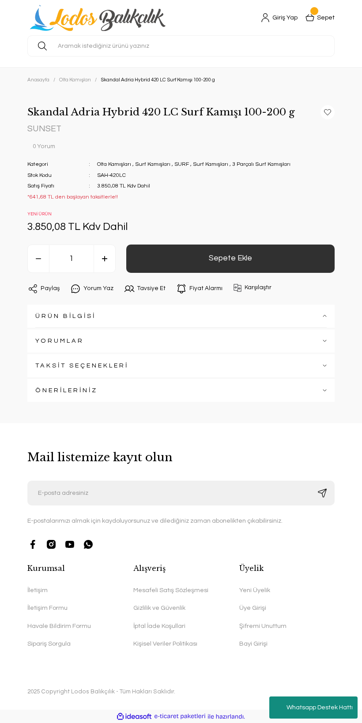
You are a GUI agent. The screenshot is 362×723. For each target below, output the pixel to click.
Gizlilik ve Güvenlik (159, 607)
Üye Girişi (252, 607)
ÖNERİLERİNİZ (66, 390)
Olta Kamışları (114, 164)
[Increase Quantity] (104, 258)
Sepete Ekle (230, 258)
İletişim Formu (47, 607)
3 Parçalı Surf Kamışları (261, 164)
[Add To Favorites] (328, 112)
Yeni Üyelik (254, 590)
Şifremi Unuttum (263, 626)
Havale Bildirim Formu (59, 626)
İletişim (37, 590)
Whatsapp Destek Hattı (320, 707)
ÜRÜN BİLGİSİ (65, 316)
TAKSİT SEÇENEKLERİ (81, 365)
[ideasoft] (134, 716)
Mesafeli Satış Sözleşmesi (170, 590)
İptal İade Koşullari (159, 626)
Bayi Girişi (253, 643)
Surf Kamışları (152, 164)
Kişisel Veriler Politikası (165, 643)
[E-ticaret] (180, 716)
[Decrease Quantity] (38, 258)
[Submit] (322, 493)
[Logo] (99, 18)
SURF (181, 164)
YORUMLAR (59, 340)
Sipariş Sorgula (49, 643)
